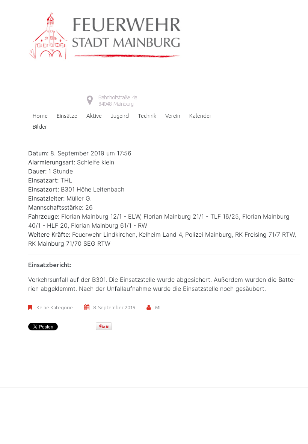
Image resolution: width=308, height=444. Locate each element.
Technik (147, 116)
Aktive (94, 116)
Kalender (200, 116)
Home (40, 116)
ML (158, 307)
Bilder (40, 126)
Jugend (120, 116)
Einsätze (67, 116)
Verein (172, 116)
